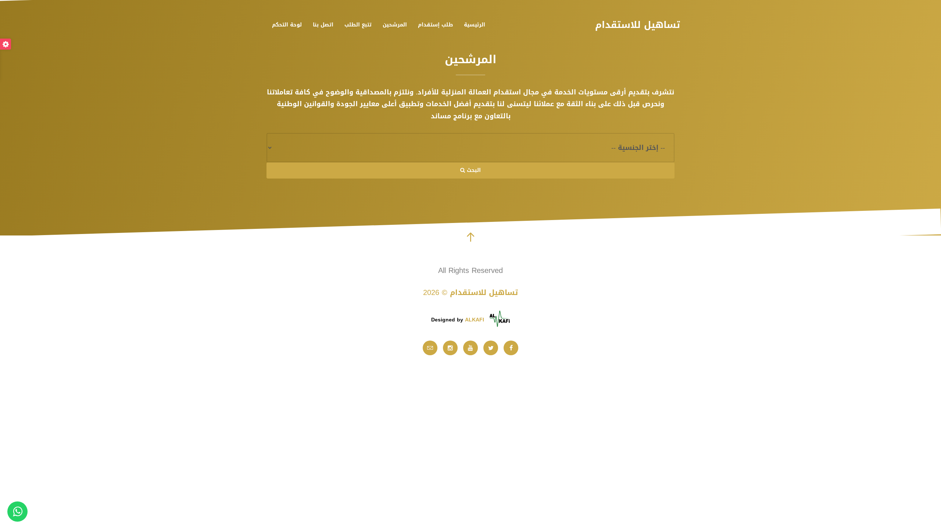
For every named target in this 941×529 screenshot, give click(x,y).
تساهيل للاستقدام (637, 24)
